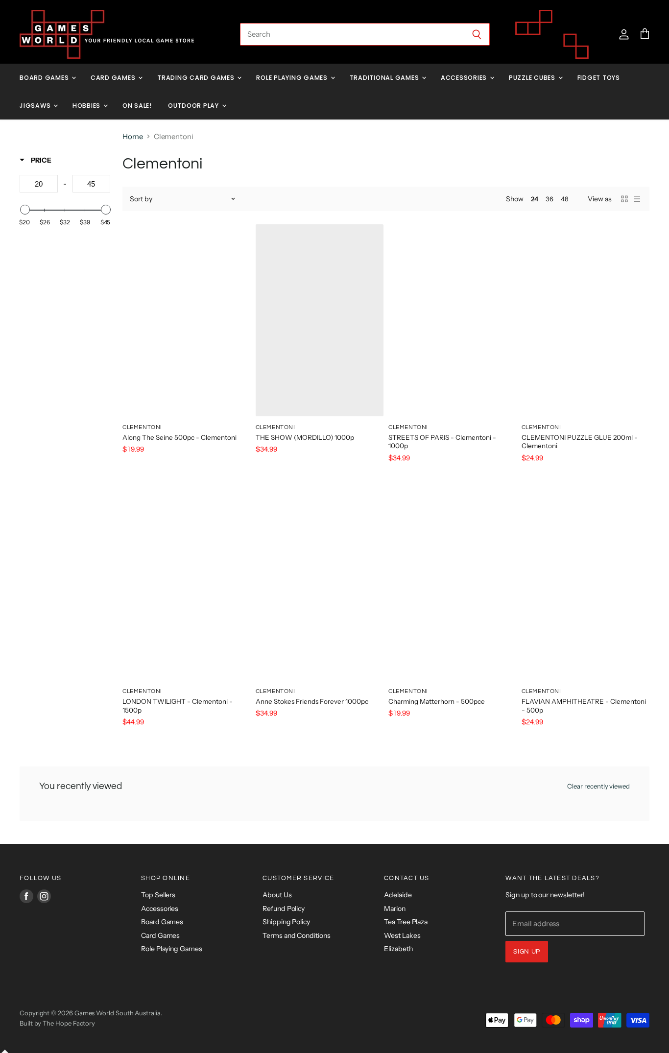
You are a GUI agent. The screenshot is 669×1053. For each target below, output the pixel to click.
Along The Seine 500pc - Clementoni (179, 437)
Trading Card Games (196, 77)
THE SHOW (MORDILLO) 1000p (305, 437)
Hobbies (87, 105)
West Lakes (402, 935)
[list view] (637, 199)
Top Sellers (158, 894)
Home (132, 136)
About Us (277, 894)
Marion (395, 908)
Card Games (114, 77)
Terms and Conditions (297, 935)
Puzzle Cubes (533, 77)
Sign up (526, 951)
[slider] (24, 210)
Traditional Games (385, 77)
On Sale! (137, 105)
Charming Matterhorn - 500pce (436, 701)
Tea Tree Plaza (406, 921)
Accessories (465, 77)
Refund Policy (284, 908)
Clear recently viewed (598, 786)
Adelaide (397, 894)
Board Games (45, 77)
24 (534, 199)
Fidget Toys (598, 77)
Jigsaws (36, 105)
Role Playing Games (292, 77)
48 (565, 199)
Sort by (141, 199)
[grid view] (624, 199)
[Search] (477, 34)
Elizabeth (398, 948)
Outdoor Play (194, 105)
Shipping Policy (286, 921)
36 (549, 199)
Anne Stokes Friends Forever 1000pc (312, 701)
